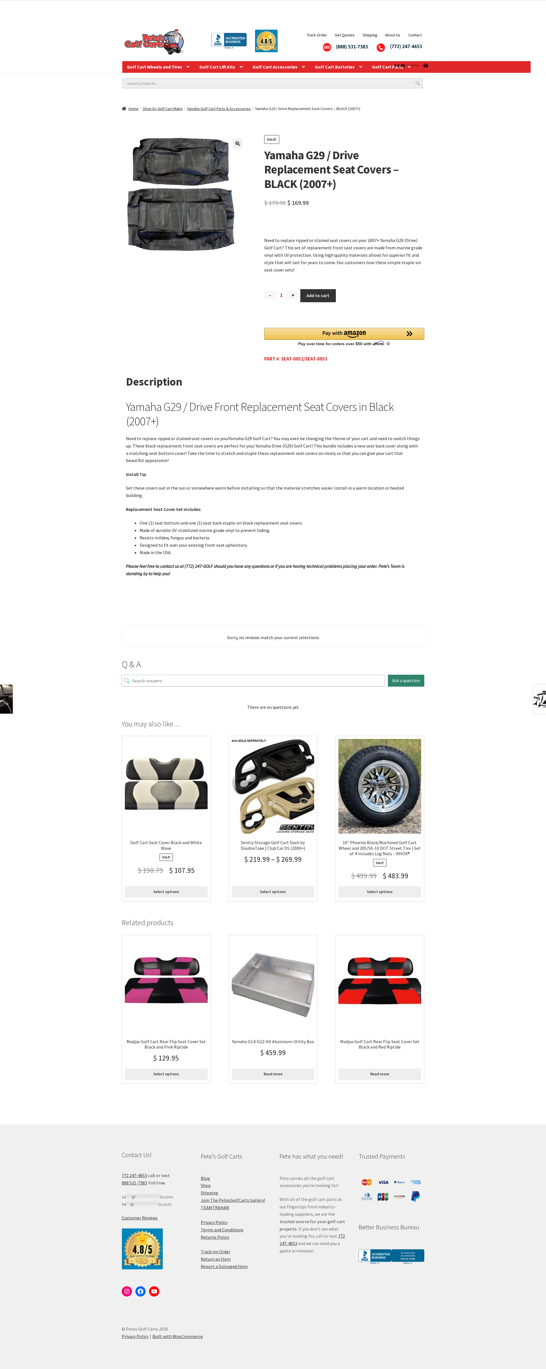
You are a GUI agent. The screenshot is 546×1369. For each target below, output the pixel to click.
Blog (205, 1178)
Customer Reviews (140, 1218)
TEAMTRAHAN (215, 1207)
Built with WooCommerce (177, 1336)
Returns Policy (215, 1237)
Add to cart (318, 295)
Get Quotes (345, 35)
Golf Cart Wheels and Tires (154, 67)
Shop (206, 1185)
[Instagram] (127, 1291)
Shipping (370, 35)
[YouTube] (154, 1291)
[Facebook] (140, 1291)
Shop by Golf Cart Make (163, 108)
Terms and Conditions (222, 1230)
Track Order (317, 35)
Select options (166, 891)
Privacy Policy (214, 1222)
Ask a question (406, 680)
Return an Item (216, 1259)
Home (133, 108)
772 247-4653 (134, 1175)
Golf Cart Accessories (275, 67)
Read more (273, 1073)
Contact (415, 35)
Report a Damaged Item (224, 1266)
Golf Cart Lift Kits (217, 67)
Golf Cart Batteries (335, 67)
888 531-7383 (134, 1183)
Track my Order (215, 1251)
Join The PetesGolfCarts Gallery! (233, 1200)
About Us (392, 35)
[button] (237, 143)
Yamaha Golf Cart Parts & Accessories (219, 108)
